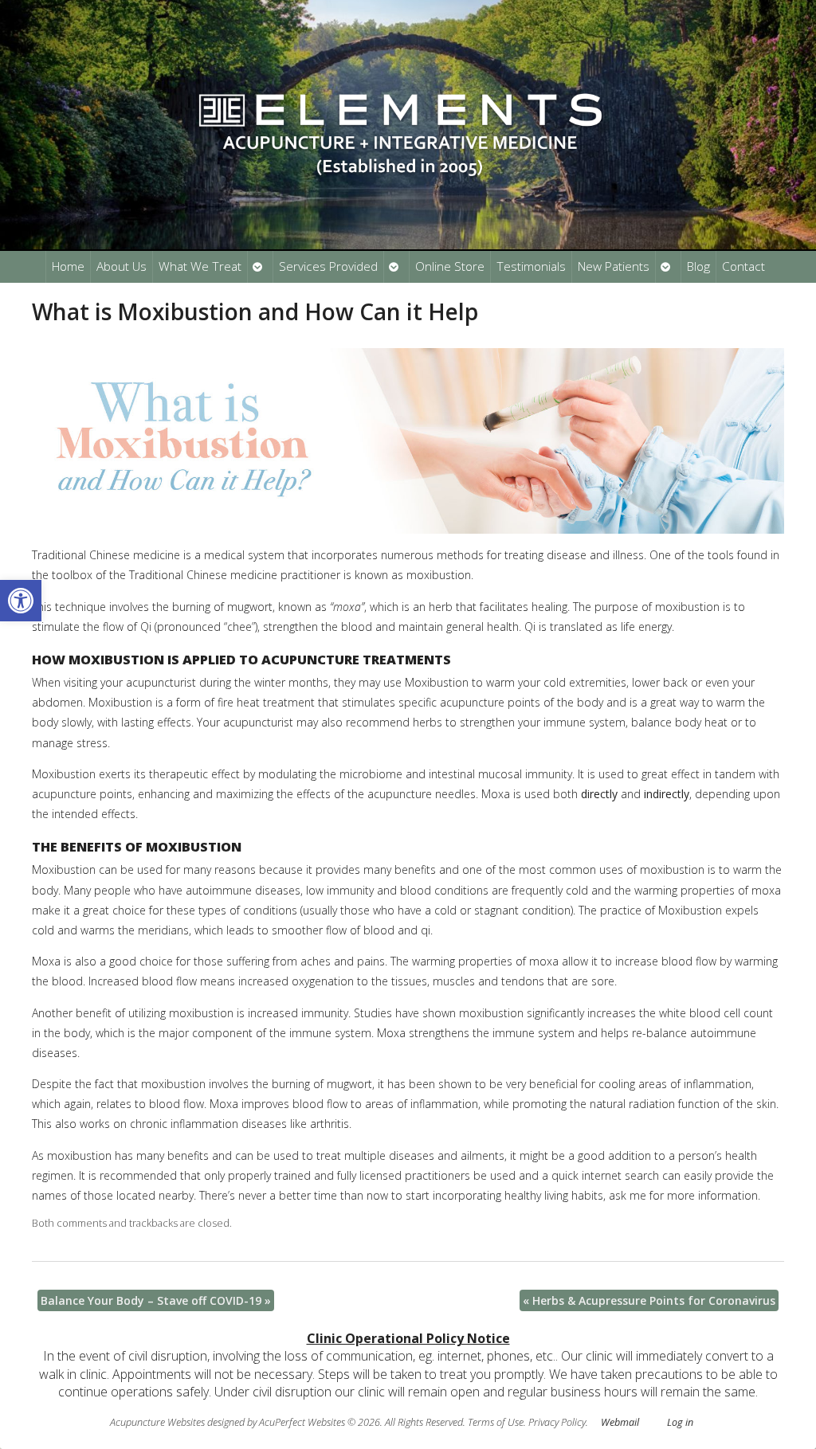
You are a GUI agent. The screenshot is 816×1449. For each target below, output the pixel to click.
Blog (698, 266)
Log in (680, 1422)
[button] (20, 600)
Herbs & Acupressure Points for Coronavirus (649, 1300)
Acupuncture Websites (157, 1422)
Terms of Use (496, 1422)
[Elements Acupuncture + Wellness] (408, 124)
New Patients (613, 266)
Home (68, 266)
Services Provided (328, 266)
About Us (121, 266)
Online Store (449, 266)
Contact (743, 266)
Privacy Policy (557, 1422)
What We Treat (200, 266)
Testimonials (531, 266)
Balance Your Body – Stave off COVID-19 (156, 1300)
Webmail (620, 1422)
